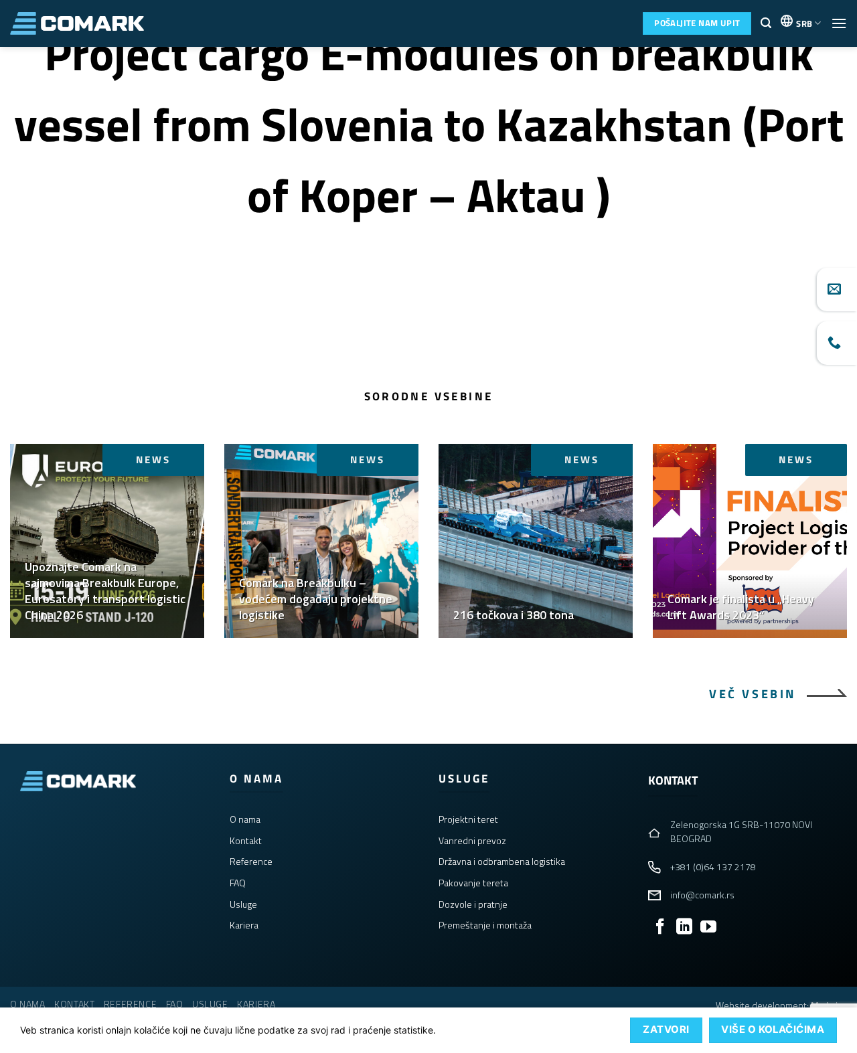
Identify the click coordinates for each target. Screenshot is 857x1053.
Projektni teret (468, 819)
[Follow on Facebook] (660, 927)
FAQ (238, 883)
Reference (251, 861)
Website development (761, 1005)
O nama (245, 819)
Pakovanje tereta (473, 883)
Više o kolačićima (772, 1030)
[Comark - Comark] (77, 24)
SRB (804, 23)
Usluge (243, 904)
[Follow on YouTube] (708, 927)
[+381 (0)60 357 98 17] (837, 343)
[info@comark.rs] (837, 289)
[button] (766, 23)
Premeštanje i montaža (485, 925)
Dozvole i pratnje (473, 904)
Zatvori (666, 1030)
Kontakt (246, 840)
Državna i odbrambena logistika (502, 861)
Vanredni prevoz (472, 840)
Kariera (244, 925)
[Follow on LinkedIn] (684, 927)
